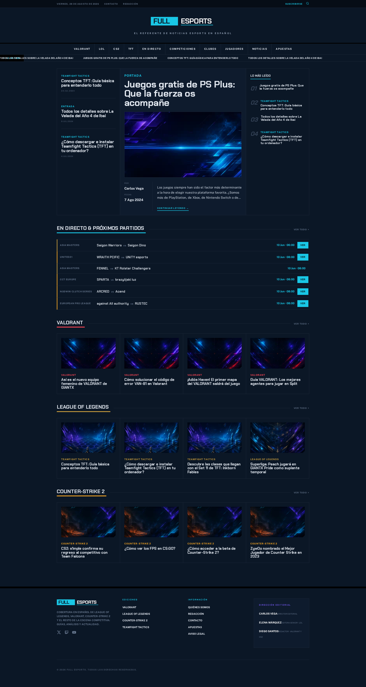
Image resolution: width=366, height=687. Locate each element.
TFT (131, 48)
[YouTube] (74, 633)
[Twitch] (66, 633)
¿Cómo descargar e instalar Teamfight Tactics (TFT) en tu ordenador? (87, 146)
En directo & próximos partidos (100, 228)
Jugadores (234, 48)
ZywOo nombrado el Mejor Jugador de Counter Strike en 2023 (276, 552)
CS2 (116, 48)
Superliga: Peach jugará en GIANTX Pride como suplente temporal (274, 468)
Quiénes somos (199, 607)
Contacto (111, 4)
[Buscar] (307, 4)
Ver (302, 245)
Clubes (210, 48)
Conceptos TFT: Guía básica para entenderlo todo (191, 58)
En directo (151, 48)
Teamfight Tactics (135, 627)
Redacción (130, 4)
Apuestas (284, 48)
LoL (102, 48)
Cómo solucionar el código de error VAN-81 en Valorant (149, 381)
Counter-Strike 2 (81, 491)
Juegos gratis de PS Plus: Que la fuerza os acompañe (109, 58)
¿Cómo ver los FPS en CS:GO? (149, 548)
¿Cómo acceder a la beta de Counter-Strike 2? (211, 550)
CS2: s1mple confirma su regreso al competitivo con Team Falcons (84, 552)
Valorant (82, 48)
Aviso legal (196, 633)
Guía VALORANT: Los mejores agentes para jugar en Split (275, 381)
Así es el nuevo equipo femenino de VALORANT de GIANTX (84, 383)
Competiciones (182, 48)
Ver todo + (301, 229)
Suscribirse (293, 4)
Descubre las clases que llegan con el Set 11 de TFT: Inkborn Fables (214, 468)
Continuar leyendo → (173, 208)
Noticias (259, 48)
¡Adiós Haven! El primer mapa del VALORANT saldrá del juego (213, 381)
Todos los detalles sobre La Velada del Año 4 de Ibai (274, 58)
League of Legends (83, 407)
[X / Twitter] (59, 633)
